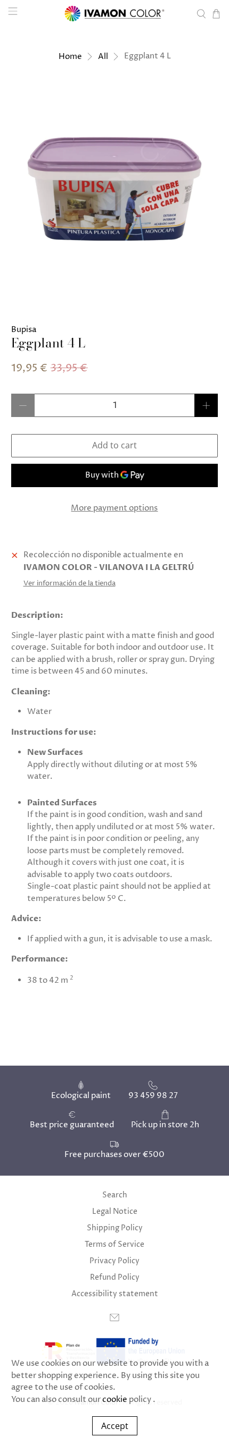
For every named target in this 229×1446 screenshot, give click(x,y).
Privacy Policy (114, 1261)
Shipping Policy (115, 1228)
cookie (114, 1399)
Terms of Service (114, 1244)
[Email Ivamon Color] (114, 1320)
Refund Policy (115, 1277)
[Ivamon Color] (115, 13)
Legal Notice (114, 1211)
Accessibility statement (114, 1294)
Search (114, 1195)
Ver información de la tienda (69, 583)
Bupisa (23, 329)
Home (70, 57)
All (103, 57)
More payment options (114, 508)
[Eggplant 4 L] (114, 189)
